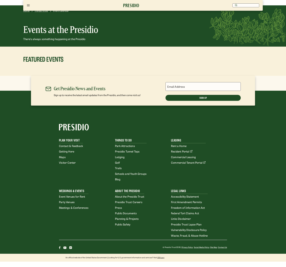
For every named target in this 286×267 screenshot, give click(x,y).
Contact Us (222, 247)
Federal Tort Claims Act (185, 213)
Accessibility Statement (185, 196)
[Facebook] (59, 248)
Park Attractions (125, 146)
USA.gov (160, 257)
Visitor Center (67, 162)
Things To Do (123, 140)
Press (118, 207)
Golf (117, 162)
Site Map (213, 247)
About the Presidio (127, 191)
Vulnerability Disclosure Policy (189, 230)
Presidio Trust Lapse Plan (186, 224)
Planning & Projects (127, 218)
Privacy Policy (187, 247)
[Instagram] (70, 248)
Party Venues (67, 202)
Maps (62, 157)
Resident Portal (180, 151)
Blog (117, 179)
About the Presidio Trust (129, 196)
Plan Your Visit (69, 140)
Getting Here (66, 151)
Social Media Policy (201, 247)
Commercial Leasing (183, 157)
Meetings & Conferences (73, 207)
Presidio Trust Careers (128, 202)
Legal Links (178, 191)
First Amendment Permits (186, 202)
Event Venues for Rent (72, 196)
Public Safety (122, 224)
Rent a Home (178, 146)
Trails (118, 168)
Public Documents (126, 213)
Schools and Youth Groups (131, 173)
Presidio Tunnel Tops (127, 151)
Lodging (120, 157)
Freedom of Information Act (188, 207)
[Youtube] (64, 248)
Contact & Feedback (71, 146)
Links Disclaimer (181, 218)
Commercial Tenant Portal (186, 162)
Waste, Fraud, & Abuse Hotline (189, 235)
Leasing (176, 140)
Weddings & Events (71, 191)
